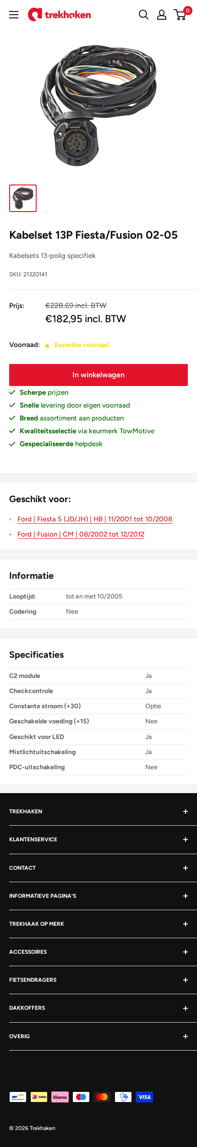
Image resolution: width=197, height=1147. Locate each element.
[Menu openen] (13, 14)
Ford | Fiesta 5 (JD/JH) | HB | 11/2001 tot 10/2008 (94, 519)
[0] (180, 14)
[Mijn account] (161, 15)
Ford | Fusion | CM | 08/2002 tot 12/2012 (80, 534)
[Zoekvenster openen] (144, 15)
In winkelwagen (98, 374)
